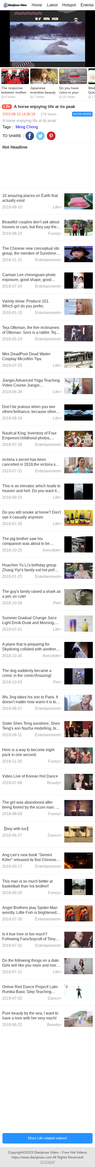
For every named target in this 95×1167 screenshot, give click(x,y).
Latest (52, 5)
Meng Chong (27, 127)
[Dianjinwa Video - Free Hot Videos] (15, 5)
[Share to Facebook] (30, 136)
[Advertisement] (47, 168)
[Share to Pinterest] (51, 136)
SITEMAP (47, 1162)
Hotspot (69, 5)
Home (37, 5)
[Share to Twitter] (40, 136)
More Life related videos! (47, 1138)
